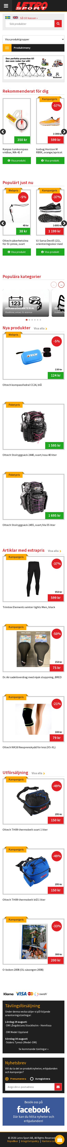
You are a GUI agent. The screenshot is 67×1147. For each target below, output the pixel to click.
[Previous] (3, 132)
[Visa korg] (59, 1140)
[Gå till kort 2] (29, 320)
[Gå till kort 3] (32, 320)
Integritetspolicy (30, 1141)
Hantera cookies (51, 1141)
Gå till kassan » (29, 18)
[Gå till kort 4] (35, 320)
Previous (8, 69)
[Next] (64, 132)
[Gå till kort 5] (37, 320)
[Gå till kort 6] (40, 320)
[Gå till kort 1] (26, 320)
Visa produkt (18, 160)
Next (58, 69)
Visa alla (39, 328)
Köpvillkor (12, 1141)
